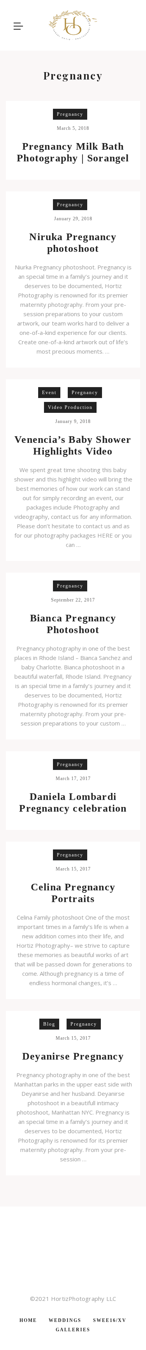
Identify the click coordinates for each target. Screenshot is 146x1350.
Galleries (73, 1329)
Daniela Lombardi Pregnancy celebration (73, 802)
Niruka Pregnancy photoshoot (72, 242)
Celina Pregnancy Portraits (73, 892)
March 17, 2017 (73, 778)
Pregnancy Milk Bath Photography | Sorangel (73, 152)
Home (28, 1320)
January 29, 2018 (73, 218)
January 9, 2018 (73, 421)
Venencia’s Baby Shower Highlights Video (72, 445)
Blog (49, 1024)
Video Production (70, 407)
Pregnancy (70, 114)
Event (49, 392)
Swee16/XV (110, 1320)
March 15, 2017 (73, 869)
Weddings (65, 1320)
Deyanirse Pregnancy (73, 1056)
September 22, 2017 (73, 600)
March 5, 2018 (73, 128)
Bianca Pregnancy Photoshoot (73, 623)
